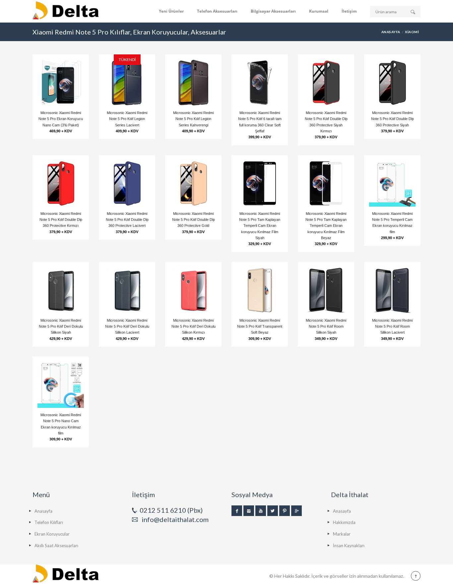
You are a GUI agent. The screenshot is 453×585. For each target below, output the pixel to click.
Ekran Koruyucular (52, 534)
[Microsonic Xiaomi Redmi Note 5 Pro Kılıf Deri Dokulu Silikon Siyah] (60, 290)
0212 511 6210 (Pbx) (171, 510)
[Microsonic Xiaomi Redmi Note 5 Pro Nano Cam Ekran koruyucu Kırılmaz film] (60, 384)
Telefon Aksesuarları (217, 11)
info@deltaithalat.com (175, 519)
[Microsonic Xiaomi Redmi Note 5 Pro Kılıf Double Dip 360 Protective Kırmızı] (60, 183)
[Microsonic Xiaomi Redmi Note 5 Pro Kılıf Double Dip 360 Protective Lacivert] (127, 183)
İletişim (349, 11)
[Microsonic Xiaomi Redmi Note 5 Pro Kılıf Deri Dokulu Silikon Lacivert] (127, 290)
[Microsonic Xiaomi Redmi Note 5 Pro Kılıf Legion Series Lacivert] (127, 82)
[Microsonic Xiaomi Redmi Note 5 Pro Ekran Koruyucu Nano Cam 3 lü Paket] (60, 82)
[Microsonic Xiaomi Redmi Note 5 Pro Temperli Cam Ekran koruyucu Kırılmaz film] (392, 183)
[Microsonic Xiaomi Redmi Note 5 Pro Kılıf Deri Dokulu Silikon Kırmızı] (193, 290)
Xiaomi (412, 32)
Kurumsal (318, 11)
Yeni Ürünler (171, 11)
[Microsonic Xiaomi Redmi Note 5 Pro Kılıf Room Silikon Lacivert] (392, 290)
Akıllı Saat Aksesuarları (56, 545)
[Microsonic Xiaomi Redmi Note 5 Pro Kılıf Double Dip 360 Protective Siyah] (392, 82)
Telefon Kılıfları (48, 522)
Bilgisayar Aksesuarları (273, 11)
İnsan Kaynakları (348, 545)
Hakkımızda (344, 522)
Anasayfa (390, 32)
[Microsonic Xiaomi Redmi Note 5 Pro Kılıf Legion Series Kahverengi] (193, 82)
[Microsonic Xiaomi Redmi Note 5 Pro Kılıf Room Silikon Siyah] (326, 290)
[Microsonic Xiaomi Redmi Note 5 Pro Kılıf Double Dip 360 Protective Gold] (193, 183)
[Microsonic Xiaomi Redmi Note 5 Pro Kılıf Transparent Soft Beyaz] (259, 290)
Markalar (342, 534)
